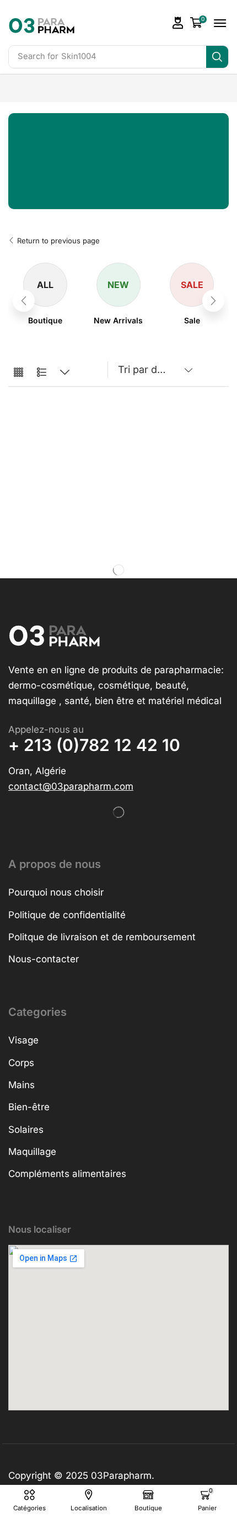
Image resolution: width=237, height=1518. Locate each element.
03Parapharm (121, 1475)
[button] (178, 23)
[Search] (217, 57)
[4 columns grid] (18, 373)
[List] (41, 373)
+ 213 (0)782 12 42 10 (94, 745)
